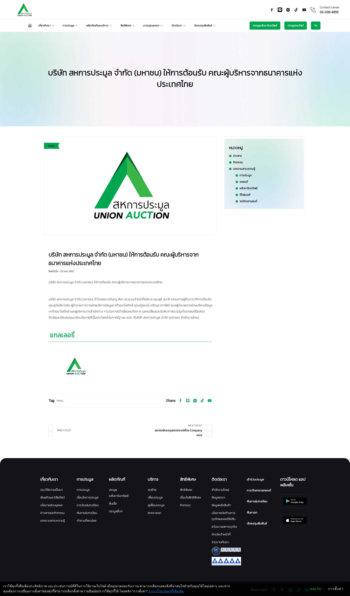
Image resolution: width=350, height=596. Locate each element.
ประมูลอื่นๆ (116, 511)
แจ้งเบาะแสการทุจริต (224, 526)
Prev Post (64, 430)
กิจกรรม (185, 505)
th (315, 25)
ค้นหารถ (252, 512)
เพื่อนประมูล (155, 497)
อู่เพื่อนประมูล (156, 505)
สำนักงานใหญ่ (220, 489)
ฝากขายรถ (154, 512)
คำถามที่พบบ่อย (86, 520)
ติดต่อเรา (177, 25)
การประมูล (68, 25)
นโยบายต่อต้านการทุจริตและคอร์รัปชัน (223, 515)
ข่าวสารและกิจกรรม (52, 512)
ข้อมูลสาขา (218, 497)
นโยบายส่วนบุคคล (51, 505)
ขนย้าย (152, 489)
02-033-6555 (329, 12)
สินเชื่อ (113, 503)
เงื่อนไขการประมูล (87, 497)
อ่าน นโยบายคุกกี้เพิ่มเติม (166, 591)
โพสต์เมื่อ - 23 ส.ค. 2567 (61, 271)
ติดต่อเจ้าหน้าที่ (221, 534)
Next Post (195, 425)
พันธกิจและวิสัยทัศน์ (52, 497)
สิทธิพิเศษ (126, 25)
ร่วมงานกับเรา (220, 542)
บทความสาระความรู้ (52, 520)
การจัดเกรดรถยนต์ (259, 490)
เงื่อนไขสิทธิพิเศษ (190, 497)
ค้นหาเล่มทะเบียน (87, 512)
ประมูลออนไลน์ (296, 25)
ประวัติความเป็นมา (51, 489)
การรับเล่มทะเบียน (88, 505)
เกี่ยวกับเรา (44, 25)
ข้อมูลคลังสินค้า (221, 505)
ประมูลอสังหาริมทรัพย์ (265, 25)
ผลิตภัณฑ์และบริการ (97, 25)
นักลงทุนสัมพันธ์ (203, 25)
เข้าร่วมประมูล (255, 479)
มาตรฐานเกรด (151, 25)
